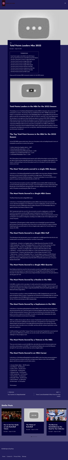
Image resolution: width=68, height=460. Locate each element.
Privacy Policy (17, 456)
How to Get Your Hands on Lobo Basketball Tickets (11, 427)
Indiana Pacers (49, 271)
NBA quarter (47, 269)
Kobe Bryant (13, 226)
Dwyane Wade (52, 256)
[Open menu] (65, 3)
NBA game (24, 205)
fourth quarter (20, 271)
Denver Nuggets (36, 256)
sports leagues (17, 287)
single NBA (44, 169)
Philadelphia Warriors (37, 114)
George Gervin (14, 252)
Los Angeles (21, 147)
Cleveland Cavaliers (38, 247)
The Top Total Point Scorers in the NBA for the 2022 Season (24, 57)
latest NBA (21, 75)
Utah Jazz (29, 348)
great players (53, 357)
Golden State (22, 152)
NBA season (49, 112)
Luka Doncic (22, 323)
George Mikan (46, 114)
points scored (15, 143)
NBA (11, 42)
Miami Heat (13, 257)
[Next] (64, 422)
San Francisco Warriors (28, 250)
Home (3, 456)
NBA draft (26, 297)
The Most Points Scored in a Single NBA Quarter (21, 64)
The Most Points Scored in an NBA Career (20, 71)
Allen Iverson (14, 254)
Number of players (52, 173)
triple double (51, 160)
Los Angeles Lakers (35, 226)
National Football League (46, 287)
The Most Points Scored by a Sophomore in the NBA (22, 68)
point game (22, 222)
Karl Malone (20, 127)
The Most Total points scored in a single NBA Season (22, 59)
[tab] (31, 436)
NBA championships (32, 299)
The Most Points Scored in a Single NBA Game (21, 61)
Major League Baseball (30, 287)
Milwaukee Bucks (24, 257)
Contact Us (9, 456)
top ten (22, 237)
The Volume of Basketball (30, 426)
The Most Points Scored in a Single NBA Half (20, 63)
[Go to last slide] (4, 422)
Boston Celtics (37, 248)
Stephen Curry (14, 152)
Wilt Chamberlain (51, 118)
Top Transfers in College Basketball (16, 393)
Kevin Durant (51, 127)
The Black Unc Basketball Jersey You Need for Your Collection (56, 427)
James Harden (24, 179)
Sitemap (24, 456)
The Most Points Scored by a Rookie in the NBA (21, 66)
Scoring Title (27, 112)
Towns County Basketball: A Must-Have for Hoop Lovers (48, 394)
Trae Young (49, 321)
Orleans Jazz (41, 252)
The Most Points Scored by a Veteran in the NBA (21, 69)
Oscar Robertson (52, 116)
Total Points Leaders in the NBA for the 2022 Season (22, 56)
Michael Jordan (20, 123)
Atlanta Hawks (13, 323)
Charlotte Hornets (25, 256)
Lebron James (38, 125)
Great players (53, 308)
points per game (34, 118)
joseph (12, 48)
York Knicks (21, 207)
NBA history (21, 333)
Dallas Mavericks (39, 243)
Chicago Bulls (28, 247)
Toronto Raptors (50, 226)
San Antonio (27, 252)
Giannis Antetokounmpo (17, 151)
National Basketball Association (30, 111)
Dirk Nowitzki (42, 127)
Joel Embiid (13, 154)
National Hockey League (16, 289)
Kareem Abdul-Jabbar (16, 365)
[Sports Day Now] (8, 3)
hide (27, 53)
